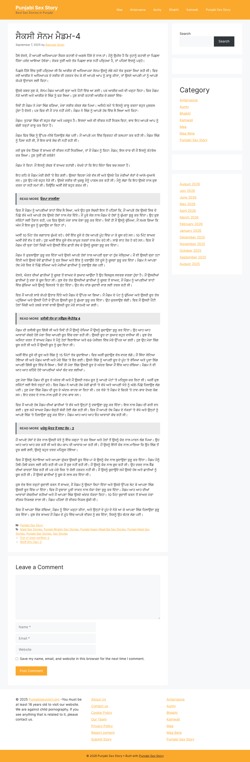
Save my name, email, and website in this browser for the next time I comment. (82, 659)
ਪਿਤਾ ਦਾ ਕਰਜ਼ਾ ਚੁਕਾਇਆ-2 (34, 538)
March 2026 (189, 217)
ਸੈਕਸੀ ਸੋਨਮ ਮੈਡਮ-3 (31, 542)
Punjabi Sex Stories (38, 533)
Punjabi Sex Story (37, 8)
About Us (98, 699)
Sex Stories (60, 533)
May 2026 (188, 204)
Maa (119, 10)
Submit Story (101, 739)
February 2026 (191, 224)
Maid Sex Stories (31, 529)
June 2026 (188, 197)
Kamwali (192, 10)
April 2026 (188, 211)
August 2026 (190, 184)
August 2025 (190, 264)
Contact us (99, 706)
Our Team (99, 719)
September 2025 (193, 257)
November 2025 (192, 244)
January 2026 (190, 231)
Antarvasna (138, 10)
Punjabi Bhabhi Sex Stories (61, 529)
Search (185, 34)
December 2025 (192, 237)
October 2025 (190, 251)
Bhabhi (174, 10)
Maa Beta (187, 133)
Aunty (157, 10)
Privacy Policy (102, 726)
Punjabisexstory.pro (44, 699)
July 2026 (187, 191)
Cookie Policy (101, 713)
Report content (103, 733)
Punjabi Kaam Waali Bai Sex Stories (103, 529)
